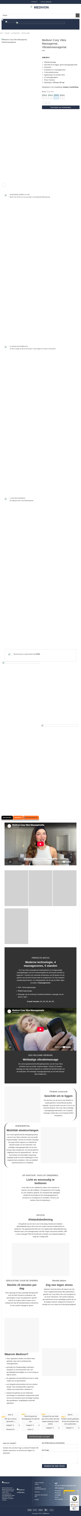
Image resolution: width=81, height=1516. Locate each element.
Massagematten (15, 33)
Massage (7, 33)
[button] (2, 8)
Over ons (37, 1492)
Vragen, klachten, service (39, 1483)
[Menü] (78, 1496)
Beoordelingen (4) (31, 817)
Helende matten (25, 33)
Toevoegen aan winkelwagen (60, 107)
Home (1, 33)
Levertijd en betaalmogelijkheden (40, 1488)
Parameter (18, 817)
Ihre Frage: (45, 1450)
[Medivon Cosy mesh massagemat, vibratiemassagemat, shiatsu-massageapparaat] (44, 96)
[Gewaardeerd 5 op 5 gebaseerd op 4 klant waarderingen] (61, 53)
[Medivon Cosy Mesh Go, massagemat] (50, 96)
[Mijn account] (75, 8)
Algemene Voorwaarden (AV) (41, 1495)
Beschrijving (7, 817)
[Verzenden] (78, 15)
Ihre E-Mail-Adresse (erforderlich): (53, 1443)
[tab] (7, 818)
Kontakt (37, 1499)
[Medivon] (40, 8)
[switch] (74, 1508)
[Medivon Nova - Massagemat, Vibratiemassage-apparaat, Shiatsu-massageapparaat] (62, 96)
